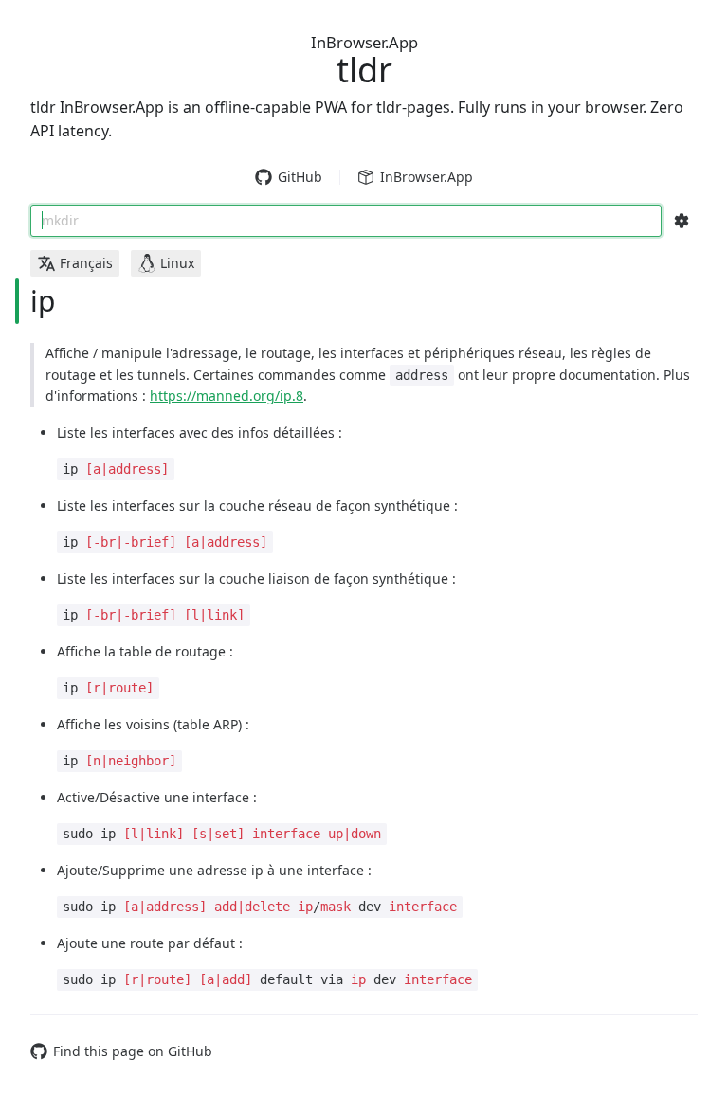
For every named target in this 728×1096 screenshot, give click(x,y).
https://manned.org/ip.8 (226, 395)
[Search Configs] (681, 221)
